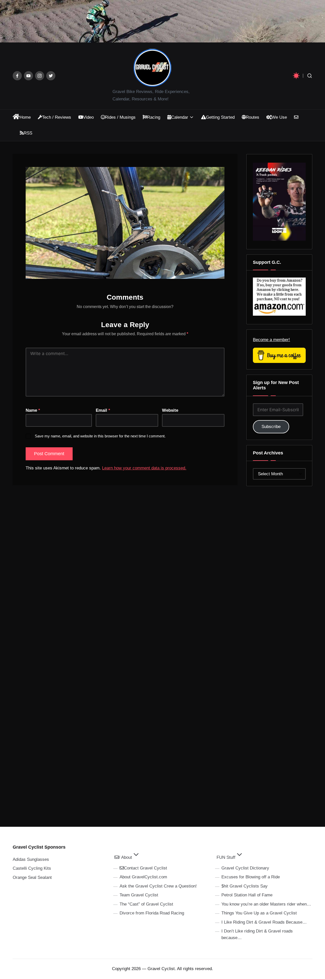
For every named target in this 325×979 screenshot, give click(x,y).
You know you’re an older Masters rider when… (266, 904)
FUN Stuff (226, 857)
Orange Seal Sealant (32, 877)
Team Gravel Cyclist (139, 895)
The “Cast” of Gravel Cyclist (146, 904)
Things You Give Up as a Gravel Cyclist (259, 913)
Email (103, 410)
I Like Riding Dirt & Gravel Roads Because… (264, 922)
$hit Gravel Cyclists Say (244, 886)
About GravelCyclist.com (143, 877)
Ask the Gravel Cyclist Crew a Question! (158, 886)
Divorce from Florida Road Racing (152, 913)
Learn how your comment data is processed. (144, 468)
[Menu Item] (17, 75)
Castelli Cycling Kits (32, 868)
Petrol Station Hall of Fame (246, 895)
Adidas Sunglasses (31, 859)
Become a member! (271, 339)
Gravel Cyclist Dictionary (245, 868)
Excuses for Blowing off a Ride (250, 877)
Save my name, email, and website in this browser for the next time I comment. (100, 436)
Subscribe (271, 426)
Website (170, 410)
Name (33, 410)
